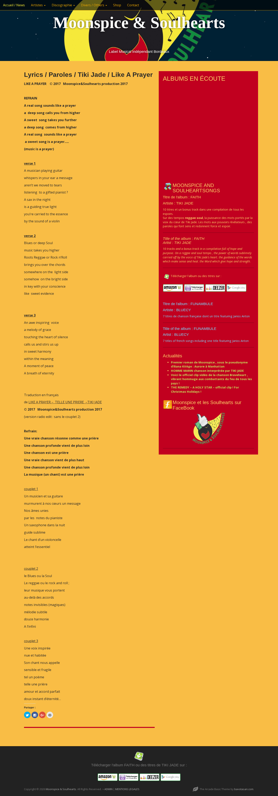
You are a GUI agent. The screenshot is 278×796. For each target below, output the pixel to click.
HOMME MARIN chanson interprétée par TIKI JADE (207, 371)
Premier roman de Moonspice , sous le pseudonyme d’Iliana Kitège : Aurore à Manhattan (209, 364)
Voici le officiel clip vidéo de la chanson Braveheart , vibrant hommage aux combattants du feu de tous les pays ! (211, 379)
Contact (133, 5)
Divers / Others (93, 5)
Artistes (37, 5)
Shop (117, 5)
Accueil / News (14, 5)
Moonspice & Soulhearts (139, 23)
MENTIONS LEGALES (127, 789)
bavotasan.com (243, 789)
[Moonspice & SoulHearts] (208, 428)
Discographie (62, 5)
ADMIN (108, 789)
